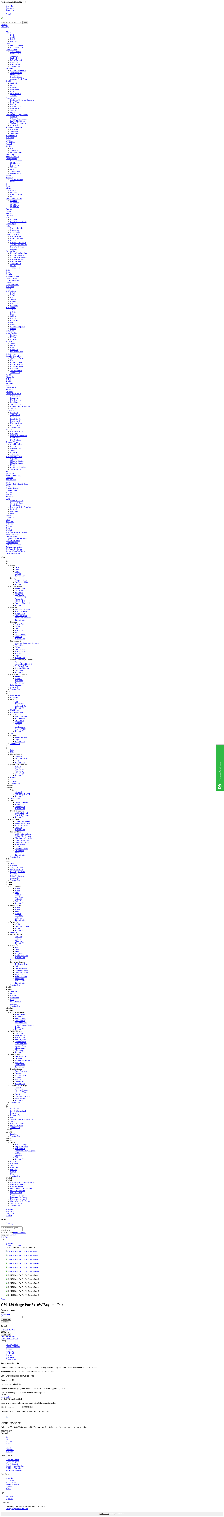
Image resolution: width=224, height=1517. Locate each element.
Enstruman (10, 215)
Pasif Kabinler (15, 54)
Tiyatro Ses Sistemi (13, 553)
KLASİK (13, 220)
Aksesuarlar (14, 125)
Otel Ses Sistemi (12, 543)
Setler (8, 186)
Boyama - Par (11, 480)
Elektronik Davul (16, 236)
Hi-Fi (12, 92)
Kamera (13, 446)
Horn (12, 348)
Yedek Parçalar (15, 469)
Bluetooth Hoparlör (17, 327)
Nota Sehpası (15, 505)
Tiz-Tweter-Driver (17, 358)
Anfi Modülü (20, 981)
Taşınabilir (14, 56)
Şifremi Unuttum (19, 1233)
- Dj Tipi (13, 41)
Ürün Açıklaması (12, 1345)
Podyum (9, 526)
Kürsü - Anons (15, 400)
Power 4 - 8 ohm (16, 45)
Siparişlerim (10, 8)
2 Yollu (13, 293)
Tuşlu (8, 226)
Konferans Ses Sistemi (14, 549)
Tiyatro (13, 408)
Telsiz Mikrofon (16, 73)
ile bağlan (4, 1237)
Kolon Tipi (14, 303)
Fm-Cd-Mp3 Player (17, 121)
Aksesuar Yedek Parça (18, 79)
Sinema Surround (16, 352)
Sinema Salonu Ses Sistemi (16, 551)
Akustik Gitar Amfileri (18, 245)
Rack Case (10, 522)
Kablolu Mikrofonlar (18, 71)
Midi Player (14, 205)
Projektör (9, 494)
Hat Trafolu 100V (16, 47)
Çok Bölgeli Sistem (13, 280)
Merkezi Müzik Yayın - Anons (17, 115)
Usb (11, 148)
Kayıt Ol (12, 1235)
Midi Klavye (10, 155)
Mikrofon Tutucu (16, 463)
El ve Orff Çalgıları (17, 238)
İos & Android (15, 94)
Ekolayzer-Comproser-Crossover (22, 100)
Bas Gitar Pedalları (17, 259)
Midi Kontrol (15, 163)
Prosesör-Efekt (11, 251)
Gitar (7, 217)
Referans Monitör (12, 157)
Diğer (12, 113)
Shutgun (13, 450)
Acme (3, 1299)
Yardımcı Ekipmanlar (18, 123)
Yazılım (8, 175)
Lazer (8, 482)
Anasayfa (9, 6)
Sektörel (9, 530)
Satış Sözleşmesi (12, 1464)
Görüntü (9, 492)
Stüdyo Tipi (14, 83)
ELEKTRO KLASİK (18, 222)
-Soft (102, 1514)
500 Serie (13, 167)
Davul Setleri (15, 402)
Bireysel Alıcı (20, 1048)
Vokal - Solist (15, 396)
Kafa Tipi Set (15, 417)
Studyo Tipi (14, 58)
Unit (12, 360)
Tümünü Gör (15, 66)
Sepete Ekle (6, 1319)
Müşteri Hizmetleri (12, 1484)
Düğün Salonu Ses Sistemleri (16, 539)
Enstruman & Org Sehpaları (20, 507)
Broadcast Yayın (16, 77)
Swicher (13, 110)
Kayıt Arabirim (11, 159)
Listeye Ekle (6, 1339)
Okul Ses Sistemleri (13, 541)
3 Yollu (13, 295)
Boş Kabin (14, 369)
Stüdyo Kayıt (15, 75)
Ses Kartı (9, 146)
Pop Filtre (14, 459)
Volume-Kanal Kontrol (18, 119)
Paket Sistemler (11, 136)
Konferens (14, 129)
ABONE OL (28, 1407)
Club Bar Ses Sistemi (13, 545)
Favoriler (9, 14)
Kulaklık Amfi (15, 106)
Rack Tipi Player (16, 194)
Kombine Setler (16, 423)
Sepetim (9, 1487)
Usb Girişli (14, 434)
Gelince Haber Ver (8, 1330)
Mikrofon (9, 68)
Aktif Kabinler (15, 52)
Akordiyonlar (15, 232)
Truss (8, 520)
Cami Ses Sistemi (12, 536)
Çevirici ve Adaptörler (18, 467)
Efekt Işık (9, 478)
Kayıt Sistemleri (16, 161)
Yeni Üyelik (10, 1497)
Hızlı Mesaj (10, 1357)
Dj (6, 184)
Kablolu (13, 337)
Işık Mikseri (10, 473)
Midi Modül (14, 207)
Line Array (14, 301)
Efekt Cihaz (14, 102)
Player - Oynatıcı (12, 278)
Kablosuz (13, 335)
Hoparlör (9, 274)
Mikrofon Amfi (15, 108)
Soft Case (9, 524)
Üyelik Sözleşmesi (12, 1462)
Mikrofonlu (14, 89)
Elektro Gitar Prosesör (18, 255)
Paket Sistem (10, 142)
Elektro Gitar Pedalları (18, 253)
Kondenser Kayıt (16, 431)
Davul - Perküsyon (12, 234)
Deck (12, 35)
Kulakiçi (13, 87)
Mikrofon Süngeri (16, 461)
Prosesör (13, 169)
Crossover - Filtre (16, 366)
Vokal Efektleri (15, 264)
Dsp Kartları (14, 165)
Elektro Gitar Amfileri (18, 243)
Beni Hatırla (8, 1233)
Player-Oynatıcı (11, 190)
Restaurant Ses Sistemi (14, 547)
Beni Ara (9, 1355)
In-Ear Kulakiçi (16, 60)
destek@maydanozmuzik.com (17, 1509)
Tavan (12, 343)
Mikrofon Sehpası (16, 501)
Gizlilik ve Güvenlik (13, 1468)
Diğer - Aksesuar (12, 490)
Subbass (13, 299)
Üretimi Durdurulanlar (14, 1245)
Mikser (8, 33)
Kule (12, 297)
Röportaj (13, 452)
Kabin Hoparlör (11, 50)
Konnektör (10, 518)
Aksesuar (13, 96)
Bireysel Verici (15, 425)
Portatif (13, 329)
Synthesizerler (15, 171)
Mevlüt (13, 324)
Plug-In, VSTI (15, 173)
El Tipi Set (14, 413)
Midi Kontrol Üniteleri (14, 199)
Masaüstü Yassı (15, 448)
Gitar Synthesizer (21, 849)
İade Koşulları (11, 1353)
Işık (7, 471)
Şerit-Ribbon (15, 438)
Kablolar (9, 283)
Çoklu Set (14, 306)
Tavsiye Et (14, 1339)
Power (8, 43)
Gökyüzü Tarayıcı (12, 488)
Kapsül (13, 465)
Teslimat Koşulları (12, 1460)
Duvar (12, 345)
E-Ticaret (106, 1514)
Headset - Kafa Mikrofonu (20, 406)
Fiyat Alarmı (5, 1315)
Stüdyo (8, 140)
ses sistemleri (5, 1397)
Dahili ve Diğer (16, 152)
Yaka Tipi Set (15, 415)
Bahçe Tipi (14, 350)
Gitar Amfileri (11, 241)
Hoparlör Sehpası (16, 503)
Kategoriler (10, 10)
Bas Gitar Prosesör (17, 262)
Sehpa (8, 499)
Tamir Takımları (16, 371)
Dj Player (13, 192)
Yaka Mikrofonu (16, 404)
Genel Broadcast (16, 444)
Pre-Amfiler (19, 851)
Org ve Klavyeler (16, 228)
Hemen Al (5, 1322)
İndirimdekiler (11, 1482)
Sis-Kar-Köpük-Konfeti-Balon (17, 484)
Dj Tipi (13, 85)
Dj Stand (13, 509)
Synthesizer (14, 230)
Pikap (12, 196)
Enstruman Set (15, 421)
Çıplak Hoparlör (16, 362)
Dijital (12, 39)
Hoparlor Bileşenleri (13, 356)
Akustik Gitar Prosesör (18, 257)
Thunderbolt (14, 150)
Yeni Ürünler (10, 1480)
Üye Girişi (9, 1224)
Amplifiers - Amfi (12, 276)
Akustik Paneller (16, 180)
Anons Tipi (14, 62)
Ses (7, 31)
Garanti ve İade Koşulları (15, 1466)
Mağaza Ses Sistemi (13, 534)
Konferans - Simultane (14, 127)
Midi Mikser (14, 203)
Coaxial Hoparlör (16, 364)
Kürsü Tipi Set (15, 419)
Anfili (12, 37)
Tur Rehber (14, 134)
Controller (9, 144)
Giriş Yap (5, 1235)
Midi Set (13, 201)
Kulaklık (9, 81)
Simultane (14, 131)
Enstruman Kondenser (18, 436)
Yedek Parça (19, 979)
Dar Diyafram (15, 440)
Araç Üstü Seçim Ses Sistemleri (17, 532)
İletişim (8, 1489)
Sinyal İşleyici (11, 98)
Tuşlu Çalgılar (11, 224)
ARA (25, 22)
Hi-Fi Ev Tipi (15, 64)
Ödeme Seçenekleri (13, 1347)
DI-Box (13, 266)
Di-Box (13, 104)
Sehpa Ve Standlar (12, 285)
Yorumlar (9, 1349)
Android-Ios (14, 455)
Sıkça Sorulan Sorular (14, 1470)
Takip (8, 486)
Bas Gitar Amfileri (17, 247)
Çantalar (9, 209)
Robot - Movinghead (13, 476)
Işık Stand (14, 511)
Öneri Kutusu (11, 1359)
